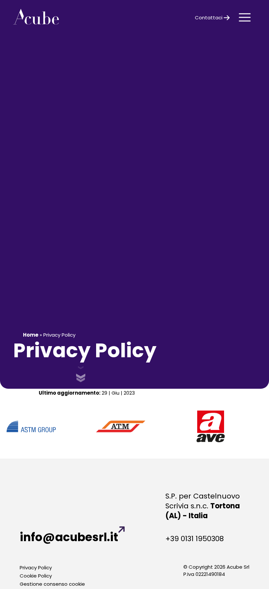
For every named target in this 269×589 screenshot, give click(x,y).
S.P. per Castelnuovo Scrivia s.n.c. (202, 506)
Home (30, 334)
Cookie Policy (36, 575)
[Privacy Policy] (36, 18)
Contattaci (209, 17)
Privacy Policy (36, 567)
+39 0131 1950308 (194, 539)
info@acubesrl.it (69, 537)
